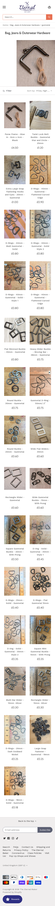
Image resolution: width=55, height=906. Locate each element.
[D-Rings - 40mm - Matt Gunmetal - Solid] (15, 224)
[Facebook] (8, 838)
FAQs (15, 847)
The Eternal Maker (28, 889)
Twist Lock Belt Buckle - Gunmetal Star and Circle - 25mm (40, 138)
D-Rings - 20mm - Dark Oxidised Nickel (15, 751)
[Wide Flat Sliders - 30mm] (40, 430)
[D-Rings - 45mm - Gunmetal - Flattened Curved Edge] (40, 169)
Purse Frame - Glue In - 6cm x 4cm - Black (15, 137)
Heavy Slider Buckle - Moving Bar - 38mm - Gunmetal (40, 352)
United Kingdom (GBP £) (14, 865)
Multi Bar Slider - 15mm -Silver (15, 701)
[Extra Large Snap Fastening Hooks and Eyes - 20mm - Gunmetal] (15, 169)
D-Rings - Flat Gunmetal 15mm (40, 601)
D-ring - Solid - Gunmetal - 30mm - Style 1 (40, 551)
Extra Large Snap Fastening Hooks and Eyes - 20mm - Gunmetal (15, 193)
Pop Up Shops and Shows (22, 856)
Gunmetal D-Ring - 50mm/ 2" (40, 402)
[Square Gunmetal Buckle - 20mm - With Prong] (15, 530)
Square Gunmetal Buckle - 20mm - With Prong (15, 551)
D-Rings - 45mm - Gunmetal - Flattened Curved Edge (40, 193)
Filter (8, 90)
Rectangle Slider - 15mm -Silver (40, 701)
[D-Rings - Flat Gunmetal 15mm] (40, 581)
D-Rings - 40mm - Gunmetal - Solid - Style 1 (14, 297)
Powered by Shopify (12, 892)
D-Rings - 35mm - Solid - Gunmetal (15, 601)
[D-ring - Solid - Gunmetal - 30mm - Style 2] (15, 629)
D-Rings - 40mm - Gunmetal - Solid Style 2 (40, 246)
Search (6, 847)
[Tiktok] (17, 838)
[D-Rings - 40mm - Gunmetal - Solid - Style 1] (15, 275)
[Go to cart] (49, 7)
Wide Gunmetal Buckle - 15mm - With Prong (40, 500)
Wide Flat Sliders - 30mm (40, 450)
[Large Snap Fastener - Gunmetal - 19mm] (40, 729)
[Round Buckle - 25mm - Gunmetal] (15, 430)
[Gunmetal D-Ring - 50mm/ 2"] (40, 381)
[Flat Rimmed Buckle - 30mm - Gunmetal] (15, 330)
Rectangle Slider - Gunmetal (14, 498)
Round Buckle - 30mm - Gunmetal (14, 402)
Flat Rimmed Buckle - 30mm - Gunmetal (14, 350)
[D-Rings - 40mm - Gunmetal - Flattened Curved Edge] (40, 275)
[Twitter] (4, 838)
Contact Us (27, 847)
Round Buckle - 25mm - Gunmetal (14, 450)
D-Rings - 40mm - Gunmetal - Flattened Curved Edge (40, 299)
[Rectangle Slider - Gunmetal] (15, 478)
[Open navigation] (4, 7)
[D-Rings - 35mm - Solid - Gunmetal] (15, 581)
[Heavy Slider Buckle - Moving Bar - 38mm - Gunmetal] (40, 330)
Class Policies (35, 853)
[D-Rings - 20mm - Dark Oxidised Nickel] (15, 729)
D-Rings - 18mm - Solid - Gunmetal (15, 801)
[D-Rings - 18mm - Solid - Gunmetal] (15, 781)
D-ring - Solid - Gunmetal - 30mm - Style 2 (15, 651)
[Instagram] (13, 838)
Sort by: (31, 91)
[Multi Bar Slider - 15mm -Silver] (15, 681)
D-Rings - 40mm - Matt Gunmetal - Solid (14, 246)
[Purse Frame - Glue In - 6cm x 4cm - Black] (15, 115)
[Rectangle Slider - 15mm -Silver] (40, 681)
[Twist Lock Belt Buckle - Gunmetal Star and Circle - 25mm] (40, 115)
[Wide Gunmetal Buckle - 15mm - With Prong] (40, 478)
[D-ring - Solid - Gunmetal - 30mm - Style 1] (40, 530)
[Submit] (49, 17)
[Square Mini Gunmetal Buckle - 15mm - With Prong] (40, 629)
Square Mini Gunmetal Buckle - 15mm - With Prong (40, 651)
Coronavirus (18, 853)
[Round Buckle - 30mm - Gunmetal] (15, 381)
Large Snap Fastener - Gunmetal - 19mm (40, 751)
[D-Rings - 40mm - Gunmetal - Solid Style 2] (40, 224)
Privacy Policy (21, 850)
